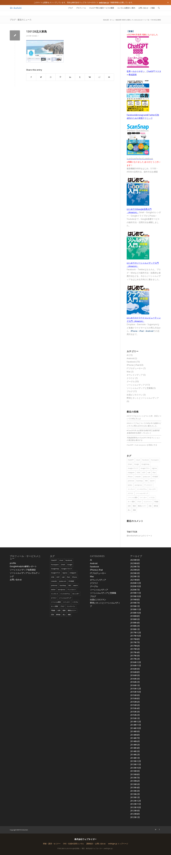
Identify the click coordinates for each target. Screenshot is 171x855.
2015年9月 (135, 695)
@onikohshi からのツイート (139, 535)
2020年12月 (135, 583)
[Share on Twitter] (41, 77)
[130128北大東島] (15, 35)
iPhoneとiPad (133, 365)
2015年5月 (135, 705)
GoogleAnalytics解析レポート (23, 566)
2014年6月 (135, 741)
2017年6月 (135, 645)
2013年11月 (135, 764)
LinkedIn (138, 477)
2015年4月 (135, 708)
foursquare (155, 460)
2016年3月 (135, 678)
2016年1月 (135, 685)
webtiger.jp (104, 2)
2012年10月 (135, 807)
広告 (150, 506)
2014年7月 (135, 738)
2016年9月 (135, 669)
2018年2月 (135, 626)
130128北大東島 (36, 31)
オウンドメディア (135, 374)
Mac (129, 371)
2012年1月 (135, 817)
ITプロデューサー (135, 368)
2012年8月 (135, 814)
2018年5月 (135, 619)
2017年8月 (135, 639)
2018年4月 (135, 622)
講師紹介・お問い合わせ (96, 843)
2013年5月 (135, 784)
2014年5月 (135, 744)
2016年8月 (135, 672)
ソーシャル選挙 (132, 497)
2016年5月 (135, 675)
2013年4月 (135, 787)
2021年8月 (135, 579)
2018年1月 (135, 629)
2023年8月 (135, 563)
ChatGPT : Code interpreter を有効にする (142, 445)
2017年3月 (135, 655)
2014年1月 (135, 758)
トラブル (152, 497)
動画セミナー (142, 506)
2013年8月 (135, 774)
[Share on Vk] (90, 77)
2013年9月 (135, 771)
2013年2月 (135, 794)
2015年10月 (135, 691)
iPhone (130, 477)
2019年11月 (135, 593)
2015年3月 (135, 711)
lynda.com (146, 477)
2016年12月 (135, 662)
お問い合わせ (16, 579)
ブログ (130, 391)
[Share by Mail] (109, 77)
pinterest (131, 481)
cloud (138, 460)
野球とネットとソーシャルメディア (143, 398)
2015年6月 (135, 701)
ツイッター (143, 497)
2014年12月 (135, 721)
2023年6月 (135, 569)
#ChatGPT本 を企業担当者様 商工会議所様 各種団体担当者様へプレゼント (143, 431)
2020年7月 (135, 589)
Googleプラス (145, 468)
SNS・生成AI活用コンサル (73, 843)
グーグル (131, 381)
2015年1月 (135, 718)
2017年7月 (135, 642)
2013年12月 (135, 761)
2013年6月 (135, 781)
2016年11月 (135, 665)
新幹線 (156, 506)
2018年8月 (135, 616)
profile (13, 563)
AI (128, 355)
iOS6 (138, 472)
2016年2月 (135, 682)
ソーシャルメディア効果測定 (23, 569)
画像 (134, 510)
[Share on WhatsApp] (51, 77)
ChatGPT (131, 460)
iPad (154, 472)
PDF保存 (155, 477)
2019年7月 (135, 602)
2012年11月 (135, 804)
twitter (130, 485)
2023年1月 (135, 576)
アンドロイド (148, 485)
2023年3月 (135, 573)
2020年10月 (135, 586)
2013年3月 (135, 791)
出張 (129, 506)
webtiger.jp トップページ (118, 843)
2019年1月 (135, 606)
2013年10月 (135, 767)
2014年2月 (135, 754)
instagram (131, 472)
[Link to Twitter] (155, 829)
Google (136, 464)
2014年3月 (135, 751)
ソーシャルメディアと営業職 (140, 388)
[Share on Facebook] (31, 77)
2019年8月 (135, 599)
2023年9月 (135, 560)
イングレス (131, 489)
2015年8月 (135, 698)
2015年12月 (135, 688)
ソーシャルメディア (136, 384)
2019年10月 (135, 596)
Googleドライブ (133, 468)
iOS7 (143, 472)
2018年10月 (135, 612)
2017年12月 (135, 632)
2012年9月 (135, 810)
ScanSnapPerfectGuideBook (140, 158)
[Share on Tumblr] (80, 77)
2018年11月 (135, 609)
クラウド (131, 378)
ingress (154, 468)
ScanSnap (139, 481)
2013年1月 (135, 797)
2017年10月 (135, 635)
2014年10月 (135, 728)
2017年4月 (135, 652)
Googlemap (145, 464)
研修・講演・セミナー (52, 843)
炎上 (129, 510)
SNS (146, 481)
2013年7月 (135, 777)
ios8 (149, 472)
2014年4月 (135, 748)
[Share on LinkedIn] (70, 77)
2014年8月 (135, 734)
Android (130, 358)
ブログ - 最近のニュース (21, 19)
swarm (152, 481)
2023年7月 (135, 566)
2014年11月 (135, 724)
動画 (134, 506)
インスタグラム (142, 489)
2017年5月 (135, 649)
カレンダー (152, 489)
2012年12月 (135, 800)
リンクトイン (148, 502)
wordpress (138, 485)
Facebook (131, 361)
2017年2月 (135, 659)
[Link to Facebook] (159, 829)
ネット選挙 (131, 502)
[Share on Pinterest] (60, 77)
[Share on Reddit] (99, 77)
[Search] (158, 8)
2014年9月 (135, 731)
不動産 (156, 502)
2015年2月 (135, 715)
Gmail (130, 464)
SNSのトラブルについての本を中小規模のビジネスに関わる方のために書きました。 (144, 424)
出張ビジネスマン (135, 394)
